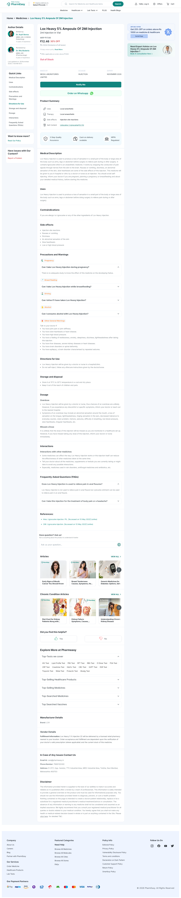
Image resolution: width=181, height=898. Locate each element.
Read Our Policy (14, 141)
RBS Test (90, 663)
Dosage (12, 113)
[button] (92, 4)
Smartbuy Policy (109, 871)
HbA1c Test (71, 667)
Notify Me (80, 84)
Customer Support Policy (112, 864)
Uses (11, 82)
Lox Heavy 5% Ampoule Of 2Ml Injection (51, 18)
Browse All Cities (61, 857)
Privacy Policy (108, 849)
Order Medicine (13, 866)
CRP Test (46, 667)
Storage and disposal (17, 108)
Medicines (21, 18)
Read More (59, 49)
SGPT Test (93, 667)
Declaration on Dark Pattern (113, 860)
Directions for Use (16, 104)
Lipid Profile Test (58, 663)
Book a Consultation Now (140, 54)
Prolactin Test (72, 671)
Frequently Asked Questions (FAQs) (16, 123)
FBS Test (71, 663)
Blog (8, 852)
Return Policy (107, 868)
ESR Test (103, 667)
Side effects (14, 92)
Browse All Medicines (63, 849)
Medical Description (17, 77)
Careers (10, 849)
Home (10, 18)
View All (115, 556)
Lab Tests (91, 10)
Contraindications (16, 87)
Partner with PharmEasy (16, 856)
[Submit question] (119, 544)
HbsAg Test (85, 671)
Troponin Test (47, 671)
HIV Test (45, 663)
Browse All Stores (62, 860)
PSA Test (113, 663)
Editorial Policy (108, 845)
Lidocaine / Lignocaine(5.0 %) (72, 125)
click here (44, 816)
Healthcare (76, 10)
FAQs (57, 864)
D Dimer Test (102, 663)
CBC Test (82, 667)
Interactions (13, 118)
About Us (10, 845)
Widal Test (60, 671)
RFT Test (80, 663)
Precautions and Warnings (15, 97)
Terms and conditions (111, 856)
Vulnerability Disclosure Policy (114, 852)
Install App (139, 36)
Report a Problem (15, 158)
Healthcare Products (15, 870)
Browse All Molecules (63, 853)
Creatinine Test (58, 667)
